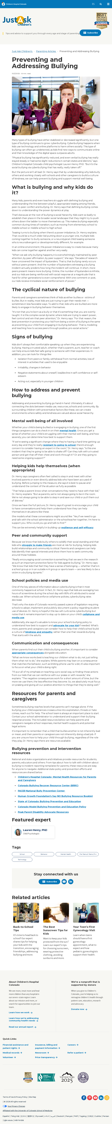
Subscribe (92, 33)
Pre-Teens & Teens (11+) (88, 854)
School (22, 854)
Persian (106, 1116)
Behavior (44, 854)
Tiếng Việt (15, 1116)
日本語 (90, 1116)
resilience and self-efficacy (77, 527)
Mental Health (66, 854)
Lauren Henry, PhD (35, 830)
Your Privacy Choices (16, 1106)
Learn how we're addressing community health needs (24, 1019)
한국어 (23, 1116)
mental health (68, 430)
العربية (53, 1116)
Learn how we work (19, 1012)
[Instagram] (106, 1097)
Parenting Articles (46, 51)
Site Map (32, 1097)
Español (6, 1116)
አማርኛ (47, 1116)
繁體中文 (31, 1116)
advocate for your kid (66, 625)
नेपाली (76, 1116)
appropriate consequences (28, 653)
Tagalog (82, 1116)
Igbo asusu (8, 1120)
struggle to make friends (37, 545)
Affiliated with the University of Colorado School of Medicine (27, 1111)
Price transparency (45, 1057)
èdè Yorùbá (19, 1120)
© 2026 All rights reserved (15, 1102)
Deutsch (60, 1116)
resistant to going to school (59, 445)
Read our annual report (21, 1027)
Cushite (98, 1116)
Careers (71, 1045)
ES (94, 4)
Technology (22, 860)
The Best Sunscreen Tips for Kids (55, 930)
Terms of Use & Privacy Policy (15, 1097)
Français (69, 1116)
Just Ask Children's (22, 51)
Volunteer (8, 1057)
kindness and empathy (38, 632)
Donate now (77, 1009)
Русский (39, 1116)
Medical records (11, 1053)
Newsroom (40, 1053)
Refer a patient (75, 1053)
